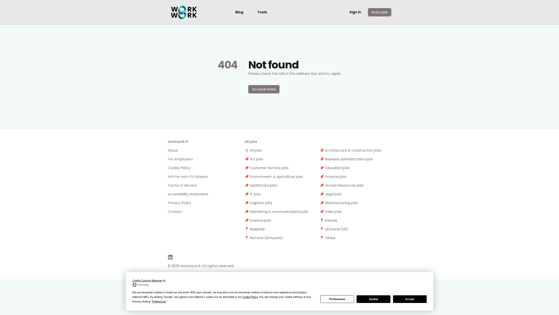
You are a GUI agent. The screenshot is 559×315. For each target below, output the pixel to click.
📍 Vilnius (327, 237)
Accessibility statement (188, 194)
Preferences (337, 299)
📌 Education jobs (335, 167)
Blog (239, 12)
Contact (175, 211)
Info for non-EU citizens (188, 176)
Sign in (355, 12)
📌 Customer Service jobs (266, 167)
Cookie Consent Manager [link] (147, 280)
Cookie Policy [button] (250, 297)
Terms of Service (182, 185)
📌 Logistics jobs (258, 202)
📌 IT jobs (253, 194)
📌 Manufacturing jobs (339, 202)
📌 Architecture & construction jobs (350, 150)
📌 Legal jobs (331, 194)
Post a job (380, 12)
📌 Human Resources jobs (342, 185)
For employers (180, 159)
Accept (409, 299)
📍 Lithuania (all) (334, 229)
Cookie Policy (179, 167)
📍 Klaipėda (255, 229)
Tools (262, 12)
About (173, 150)
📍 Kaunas (328, 220)
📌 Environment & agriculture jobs (274, 176)
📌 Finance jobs (333, 176)
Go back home (264, 89)
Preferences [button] (159, 301)
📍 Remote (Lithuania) (264, 237)
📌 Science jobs (258, 220)
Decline (373, 299)
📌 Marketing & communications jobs (276, 211)
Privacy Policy (179, 202)
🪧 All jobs (253, 150)
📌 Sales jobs (331, 211)
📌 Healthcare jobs (261, 185)
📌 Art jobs (254, 159)
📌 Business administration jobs (346, 159)
